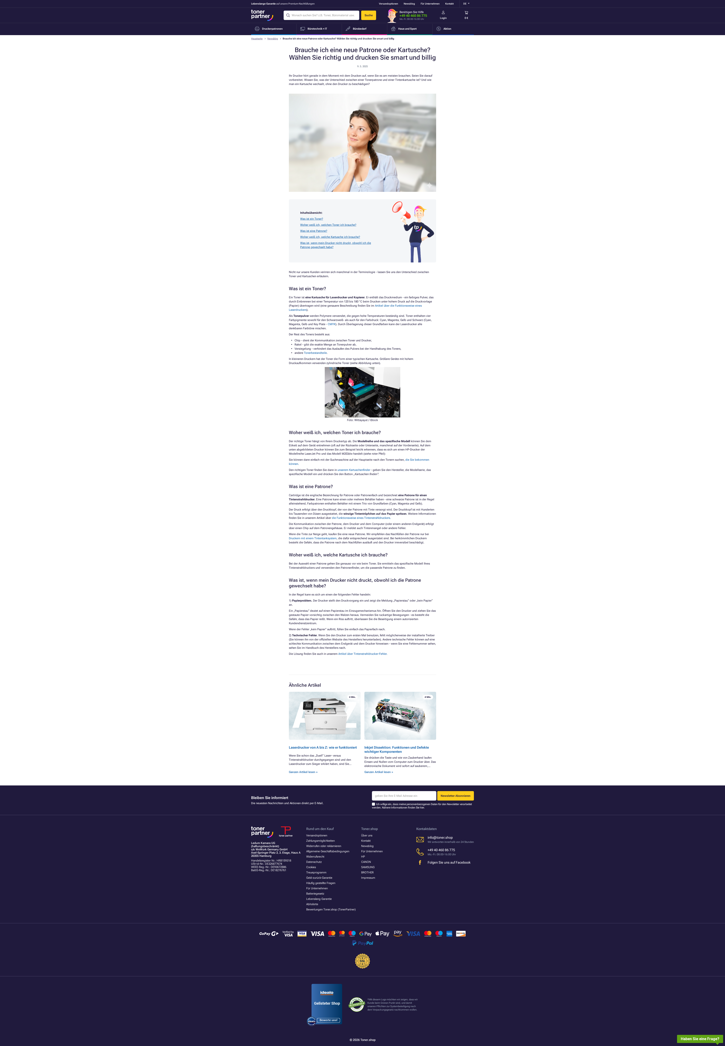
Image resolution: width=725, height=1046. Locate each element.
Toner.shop (369, 829)
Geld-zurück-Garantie (319, 877)
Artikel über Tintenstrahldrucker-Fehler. (362, 654)
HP (363, 856)
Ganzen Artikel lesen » (303, 772)
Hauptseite (257, 38)
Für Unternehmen (430, 3)
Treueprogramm (316, 872)
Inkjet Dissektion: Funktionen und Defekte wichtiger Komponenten (396, 749)
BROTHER (367, 872)
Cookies (311, 867)
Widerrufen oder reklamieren (323, 846)
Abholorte (312, 904)
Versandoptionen (388, 3)
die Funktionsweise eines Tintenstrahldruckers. (361, 518)
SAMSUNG (368, 867)
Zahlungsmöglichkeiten (320, 840)
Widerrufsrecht (315, 856)
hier (422, 807)
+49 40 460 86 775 (413, 16)
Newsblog (409, 3)
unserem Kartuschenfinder (354, 470)
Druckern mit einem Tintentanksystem (313, 538)
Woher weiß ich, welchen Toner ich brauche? (328, 225)
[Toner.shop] (262, 15)
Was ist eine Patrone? (313, 231)
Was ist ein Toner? (311, 219)
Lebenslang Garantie (319, 899)
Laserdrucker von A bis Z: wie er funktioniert (323, 747)
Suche (369, 15)
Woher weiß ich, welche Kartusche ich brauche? (330, 237)
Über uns (366, 835)
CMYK (332, 324)
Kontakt (449, 3)
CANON (366, 862)
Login (443, 17)
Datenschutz (314, 862)
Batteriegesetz (315, 893)
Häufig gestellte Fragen (320, 883)
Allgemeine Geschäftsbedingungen (327, 851)
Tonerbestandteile (315, 353)
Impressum (368, 877)
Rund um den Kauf (320, 829)
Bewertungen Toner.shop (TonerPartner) (331, 909)
